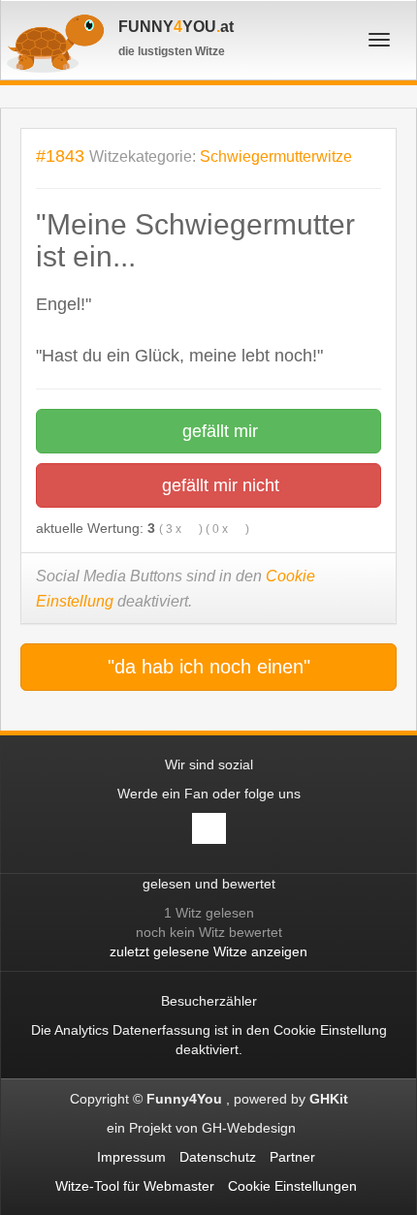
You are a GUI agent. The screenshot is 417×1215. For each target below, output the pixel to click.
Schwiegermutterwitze (276, 156)
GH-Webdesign (251, 1128)
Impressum (131, 1157)
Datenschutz (217, 1157)
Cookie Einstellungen (292, 1186)
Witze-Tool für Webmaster (134, 1186)
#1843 (60, 155)
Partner (292, 1157)
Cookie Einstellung (330, 1030)
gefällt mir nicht (218, 485)
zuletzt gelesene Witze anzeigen (208, 951)
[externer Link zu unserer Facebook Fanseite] (209, 828)
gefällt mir (217, 431)
